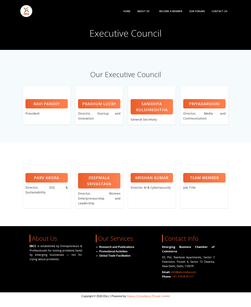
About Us (143, 11)
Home (126, 11)
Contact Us (219, 11)
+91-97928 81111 (183, 276)
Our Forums (197, 11)
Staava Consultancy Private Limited (148, 296)
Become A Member (170, 11)
